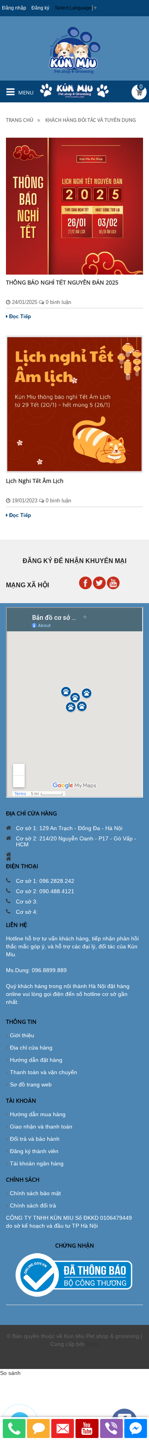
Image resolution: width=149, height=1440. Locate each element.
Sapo (92, 1344)
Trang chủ (19, 120)
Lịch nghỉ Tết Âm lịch (35, 480)
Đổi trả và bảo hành (35, 1139)
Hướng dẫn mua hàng (38, 1114)
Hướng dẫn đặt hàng (36, 1060)
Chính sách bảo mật (35, 1193)
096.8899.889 (49, 970)
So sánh (10, 1373)
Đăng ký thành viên (34, 1151)
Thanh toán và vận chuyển (43, 1072)
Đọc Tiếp (20, 316)
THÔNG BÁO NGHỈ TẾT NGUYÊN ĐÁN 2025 (62, 282)
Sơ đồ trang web (31, 1084)
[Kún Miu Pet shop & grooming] (74, 50)
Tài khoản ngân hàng (37, 1163)
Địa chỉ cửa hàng (31, 1047)
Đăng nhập (14, 8)
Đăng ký (40, 8)
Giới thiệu (22, 1035)
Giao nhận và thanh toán (41, 1126)
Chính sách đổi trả (33, 1205)
